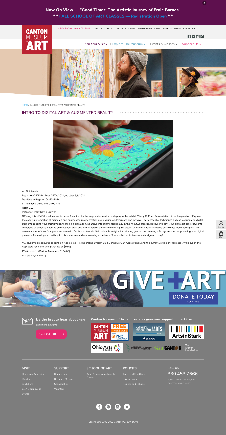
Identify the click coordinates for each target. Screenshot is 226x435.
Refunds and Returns (134, 384)
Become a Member (63, 379)
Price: (26, 251)
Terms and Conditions (134, 374)
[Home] (37, 39)
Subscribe (49, 334)
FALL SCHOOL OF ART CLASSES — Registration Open (113, 16)
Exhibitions (27, 384)
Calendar (189, 28)
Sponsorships (61, 384)
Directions (27, 379)
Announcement (171, 28)
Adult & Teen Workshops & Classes (101, 375)
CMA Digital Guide (31, 389)
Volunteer (59, 389)
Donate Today (193, 296)
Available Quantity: (33, 255)
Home (25, 105)
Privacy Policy (130, 379)
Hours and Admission (33, 374)
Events (25, 393)
